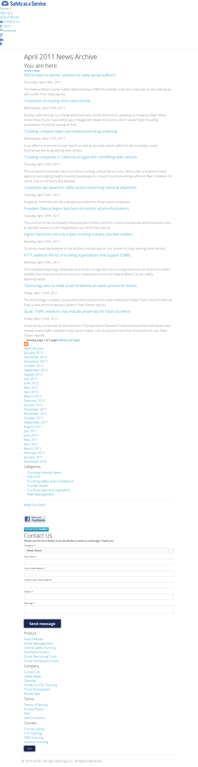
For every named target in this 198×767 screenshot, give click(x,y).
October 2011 (34, 418)
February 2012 (34, 400)
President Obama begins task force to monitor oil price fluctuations (76, 208)
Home (4, 8)
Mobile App (32, 693)
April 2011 (31, 444)
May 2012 (31, 387)
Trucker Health (37, 485)
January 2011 (33, 457)
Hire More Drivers (36, 652)
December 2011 (35, 409)
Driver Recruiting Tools (40, 656)
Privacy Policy (33, 709)
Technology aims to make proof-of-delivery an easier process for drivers (80, 285)
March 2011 (32, 448)
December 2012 (35, 357)
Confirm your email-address (38, 580)
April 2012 (31, 392)
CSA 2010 (34, 477)
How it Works (9, 17)
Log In (6, 26)
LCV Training (33, 733)
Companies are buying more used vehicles (57, 100)
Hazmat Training (36, 742)
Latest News (32, 676)
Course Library (34, 729)
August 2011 (33, 426)
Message (29, 603)
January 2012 (33, 405)
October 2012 (34, 366)
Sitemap (30, 680)
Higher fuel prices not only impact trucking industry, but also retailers (78, 234)
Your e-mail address (35, 568)
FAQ (27, 713)
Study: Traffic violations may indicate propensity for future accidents (77, 311)
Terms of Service (36, 705)
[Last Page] (73, 340)
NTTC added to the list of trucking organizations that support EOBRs (77, 255)
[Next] (62, 340)
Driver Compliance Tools (41, 661)
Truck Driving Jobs (37, 689)
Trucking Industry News (44, 472)
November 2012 (35, 361)
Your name (30, 557)
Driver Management (38, 643)
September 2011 (36, 422)
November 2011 (35, 413)
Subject (28, 592)
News (36, 70)
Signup (5, 13)
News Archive (33, 348)
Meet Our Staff (34, 505)
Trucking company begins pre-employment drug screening (70, 131)
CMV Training (33, 737)
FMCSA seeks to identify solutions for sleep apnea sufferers (70, 75)
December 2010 (35, 461)
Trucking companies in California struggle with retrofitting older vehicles (80, 156)
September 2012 (36, 370)
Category (29, 545)
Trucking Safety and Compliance (50, 481)
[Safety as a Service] (35, 519)
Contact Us (11, 21)
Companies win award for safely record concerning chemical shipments (80, 187)
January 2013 (33, 352)
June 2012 (31, 383)
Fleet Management (40, 494)
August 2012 (33, 374)
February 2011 (34, 453)
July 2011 (30, 431)
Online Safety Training (40, 648)
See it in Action (34, 718)
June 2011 (31, 435)
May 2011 (31, 439)
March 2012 (32, 396)
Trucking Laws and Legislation (48, 490)
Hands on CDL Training (40, 685)
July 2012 (30, 379)
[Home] (23, 2)
